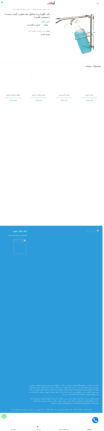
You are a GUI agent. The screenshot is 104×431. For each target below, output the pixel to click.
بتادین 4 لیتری (89, 224)
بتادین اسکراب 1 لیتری (38, 95)
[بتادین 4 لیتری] (89, 146)
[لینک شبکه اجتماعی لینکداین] (32, 34)
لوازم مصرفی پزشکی (38, 9)
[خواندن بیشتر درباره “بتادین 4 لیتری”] (80, 76)
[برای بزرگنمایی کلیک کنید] (97, 52)
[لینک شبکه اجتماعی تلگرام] (29, 34)
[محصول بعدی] (3, 9)
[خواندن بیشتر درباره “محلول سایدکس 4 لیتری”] (4, 76)
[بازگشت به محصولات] (5, 9)
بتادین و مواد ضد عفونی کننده (21, 9)
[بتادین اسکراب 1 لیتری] (38, 81)
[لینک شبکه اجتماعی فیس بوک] (39, 34)
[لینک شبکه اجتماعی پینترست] (34, 34)
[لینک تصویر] (92, 317)
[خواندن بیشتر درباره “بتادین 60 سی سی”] (55, 76)
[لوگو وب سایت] (51, 3)
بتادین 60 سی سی (63, 95)
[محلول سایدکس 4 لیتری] (13, 81)
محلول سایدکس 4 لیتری (13, 95)
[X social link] (37, 34)
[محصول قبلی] (7, 9)
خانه (48, 9)
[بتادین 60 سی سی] (64, 81)
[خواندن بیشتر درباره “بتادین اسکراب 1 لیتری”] (29, 76)
